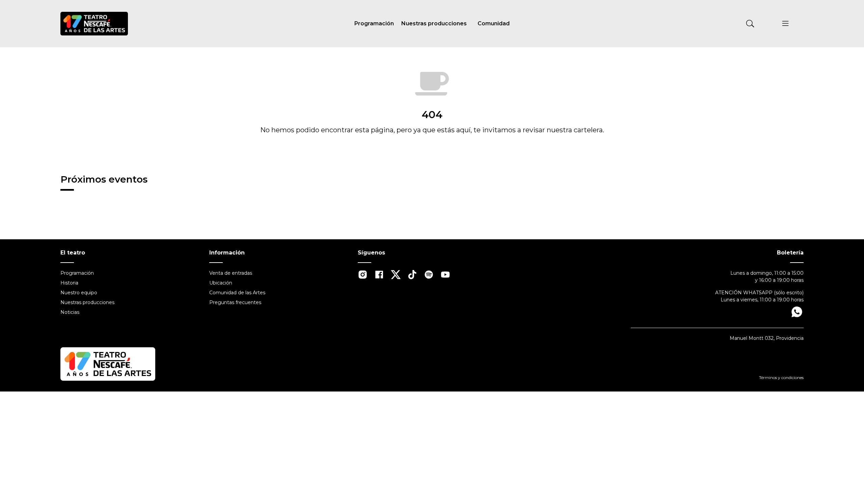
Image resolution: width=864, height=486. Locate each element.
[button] (785, 24)
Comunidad (494, 23)
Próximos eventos (103, 179)
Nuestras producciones (434, 23)
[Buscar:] (701, 23)
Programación (374, 23)
